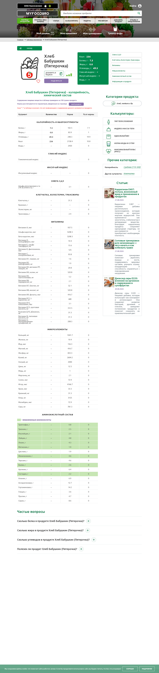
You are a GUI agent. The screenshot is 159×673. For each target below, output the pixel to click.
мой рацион (76, 104)
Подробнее (147, 669)
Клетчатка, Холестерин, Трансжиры (126, 60)
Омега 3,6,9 (116, 55)
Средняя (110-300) (132, 167)
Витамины (116, 65)
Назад (29, 48)
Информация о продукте (121, 82)
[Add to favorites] (38, 81)
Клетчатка (129, 173)
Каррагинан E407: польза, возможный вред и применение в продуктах (127, 193)
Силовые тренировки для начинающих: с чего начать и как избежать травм (127, 244)
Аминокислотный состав (121, 76)
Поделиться (56, 81)
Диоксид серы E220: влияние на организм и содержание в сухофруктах (127, 282)
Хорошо (130, 669)
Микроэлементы (118, 71)
